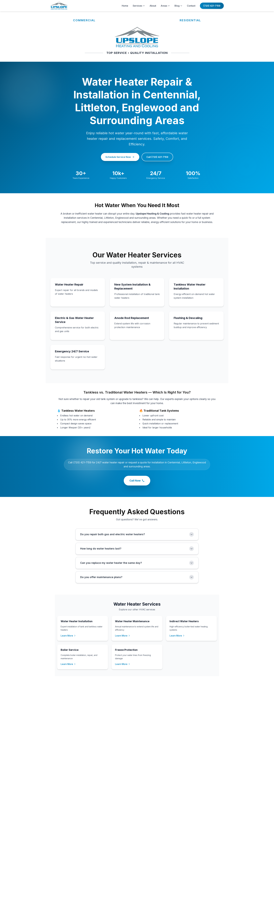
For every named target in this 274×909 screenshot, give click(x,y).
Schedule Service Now (118, 157)
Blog (177, 5)
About (153, 5)
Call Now (135, 480)
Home (125, 5)
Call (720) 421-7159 (157, 157)
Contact (191, 5)
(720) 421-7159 (211, 5)
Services (137, 5)
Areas (164, 5)
